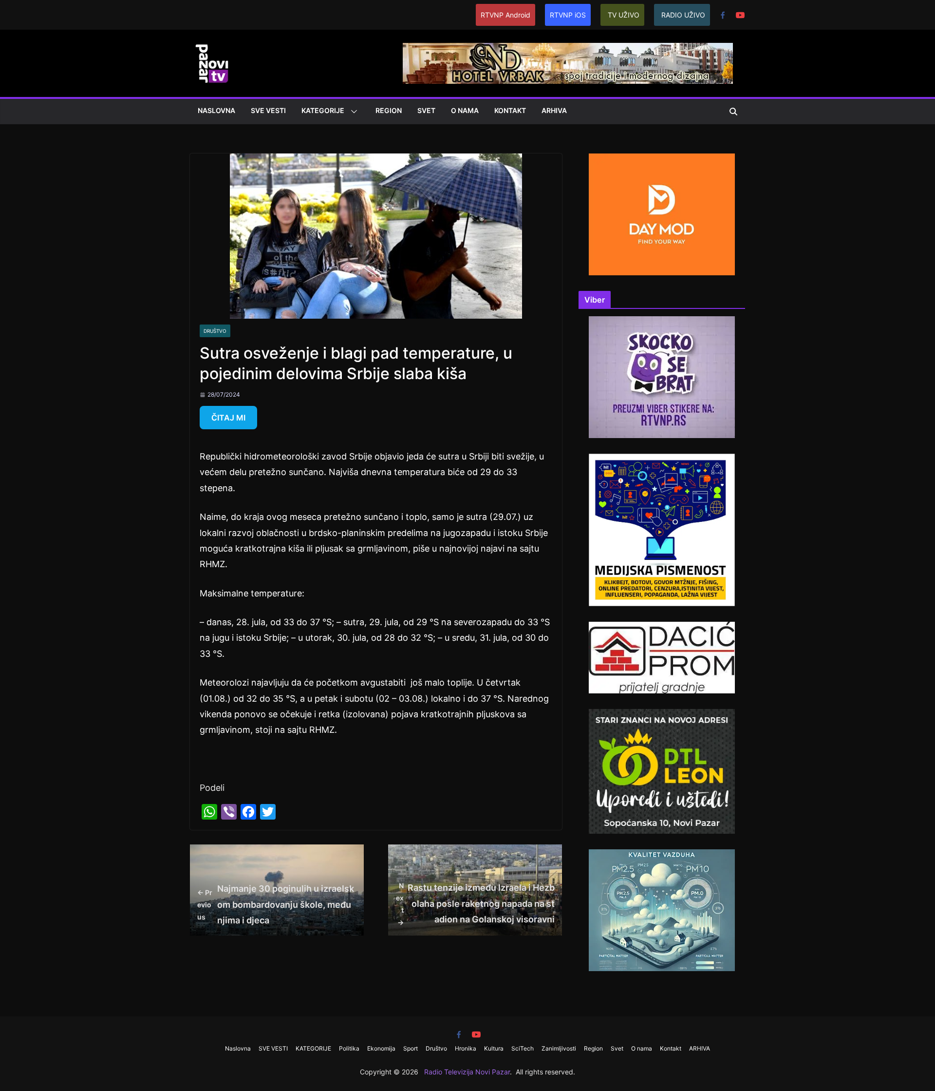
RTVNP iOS (568, 15)
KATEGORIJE (322, 110)
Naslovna (216, 110)
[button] (352, 111)
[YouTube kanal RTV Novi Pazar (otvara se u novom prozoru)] (740, 15)
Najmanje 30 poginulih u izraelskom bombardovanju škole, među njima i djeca (275, 904)
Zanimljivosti (559, 1048)
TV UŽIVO (623, 15)
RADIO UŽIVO (683, 15)
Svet (426, 110)
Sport (410, 1048)
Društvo (215, 331)
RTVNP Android (505, 15)
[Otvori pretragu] (733, 111)
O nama (465, 110)
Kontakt (510, 110)
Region (388, 110)
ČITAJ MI (228, 417)
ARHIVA (554, 110)
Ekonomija (381, 1048)
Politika (349, 1048)
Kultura (494, 1048)
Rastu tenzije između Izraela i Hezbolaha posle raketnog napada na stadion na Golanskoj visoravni (475, 904)
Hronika (465, 1048)
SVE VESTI (268, 110)
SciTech (522, 1048)
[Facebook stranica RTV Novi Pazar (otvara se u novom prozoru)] (723, 15)
